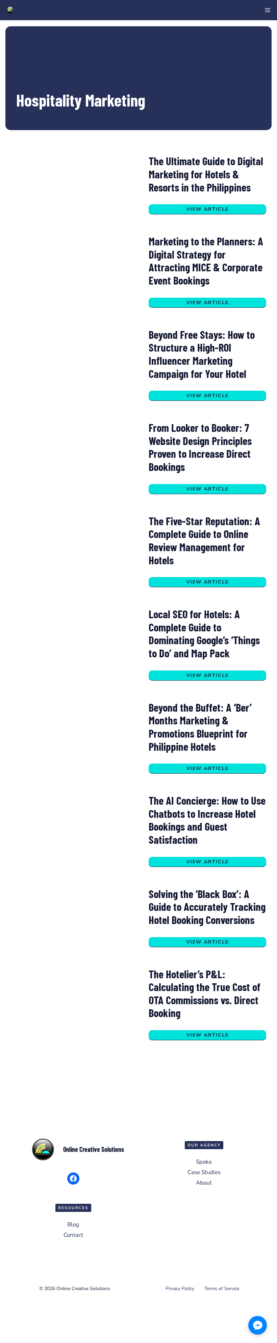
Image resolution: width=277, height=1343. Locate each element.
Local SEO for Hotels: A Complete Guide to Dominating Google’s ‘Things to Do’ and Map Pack (204, 633)
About (204, 1183)
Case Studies (204, 1172)
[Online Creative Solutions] (10, 10)
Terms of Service (221, 1288)
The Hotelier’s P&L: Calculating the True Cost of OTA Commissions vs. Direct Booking (204, 993)
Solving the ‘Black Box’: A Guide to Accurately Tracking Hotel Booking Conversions (207, 906)
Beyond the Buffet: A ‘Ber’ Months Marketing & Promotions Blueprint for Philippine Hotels (200, 726)
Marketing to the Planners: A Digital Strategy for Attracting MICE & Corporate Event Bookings (206, 260)
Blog (73, 1224)
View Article (207, 209)
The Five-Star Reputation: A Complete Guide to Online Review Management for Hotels (204, 540)
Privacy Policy (180, 1288)
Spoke (204, 1162)
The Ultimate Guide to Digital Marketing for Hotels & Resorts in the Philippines (206, 173)
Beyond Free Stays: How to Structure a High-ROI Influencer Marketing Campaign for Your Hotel (202, 354)
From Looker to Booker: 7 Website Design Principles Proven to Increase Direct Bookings (200, 447)
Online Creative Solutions (93, 1149)
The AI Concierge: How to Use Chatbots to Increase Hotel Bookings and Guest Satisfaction (207, 820)
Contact (73, 1235)
